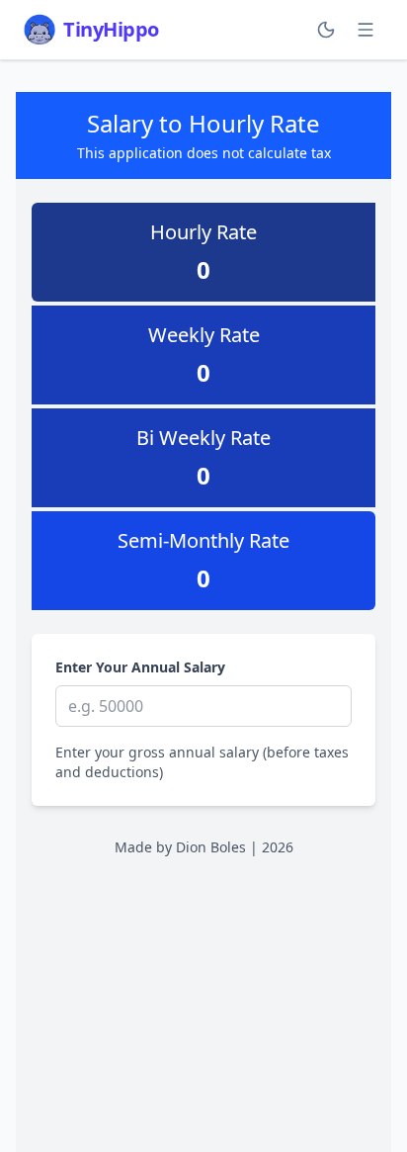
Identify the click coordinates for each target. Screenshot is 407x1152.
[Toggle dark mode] (326, 29)
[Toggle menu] (365, 29)
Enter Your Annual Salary (140, 667)
